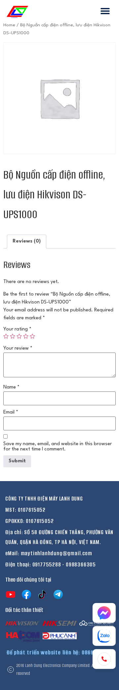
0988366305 (81, 564)
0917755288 (46, 564)
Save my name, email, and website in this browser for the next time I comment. (57, 447)
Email (10, 412)
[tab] (26, 241)
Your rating (17, 329)
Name (11, 387)
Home (9, 25)
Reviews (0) (27, 241)
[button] (105, 10)
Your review (17, 348)
